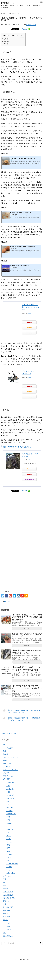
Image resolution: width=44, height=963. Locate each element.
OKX (8, 851)
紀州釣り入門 (31, 25)
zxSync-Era (10, 873)
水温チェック (8, 892)
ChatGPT (9, 748)
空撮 (4, 904)
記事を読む (27, 628)
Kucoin (9, 842)
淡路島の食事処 (9, 898)
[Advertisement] (22, 523)
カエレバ (30, 313)
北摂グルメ (7, 876)
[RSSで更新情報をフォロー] (26, 595)
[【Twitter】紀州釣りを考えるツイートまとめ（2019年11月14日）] (6, 671)
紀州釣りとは (8, 41)
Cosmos (9, 811)
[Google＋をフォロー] (10, 595)
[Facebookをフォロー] (6, 595)
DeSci (5, 754)
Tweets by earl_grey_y (10, 733)
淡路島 (8, 929)
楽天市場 (29, 322)
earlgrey (7, 601)
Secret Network (12, 864)
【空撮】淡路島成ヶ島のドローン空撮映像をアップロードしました (23, 711)
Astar (8, 786)
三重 (8, 923)
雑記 (4, 933)
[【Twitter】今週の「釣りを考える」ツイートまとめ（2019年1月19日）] (6, 690)
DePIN (5, 751)
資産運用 (6, 910)
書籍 (4, 885)
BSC (8, 804)
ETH (8, 820)
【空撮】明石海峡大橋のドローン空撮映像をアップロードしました (23, 719)
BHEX (8, 792)
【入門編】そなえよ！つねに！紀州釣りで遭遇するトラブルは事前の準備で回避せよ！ (27, 617)
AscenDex (10, 783)
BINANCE (10, 795)
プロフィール (8, 776)
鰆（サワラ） (8, 936)
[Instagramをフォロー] (18, 595)
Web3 (5, 760)
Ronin (8, 857)
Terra (8, 870)
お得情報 (6, 766)
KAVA (8, 839)
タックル (6, 773)
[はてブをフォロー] (14, 595)
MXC (8, 845)
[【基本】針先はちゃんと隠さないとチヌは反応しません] (6, 654)
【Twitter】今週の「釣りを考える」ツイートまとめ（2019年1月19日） (27, 688)
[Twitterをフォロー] (2, 595)
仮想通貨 (6, 779)
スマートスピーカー (10, 770)
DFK (8, 817)
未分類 (5, 889)
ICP (7, 832)
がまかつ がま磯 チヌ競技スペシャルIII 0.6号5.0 (30, 307)
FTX (8, 826)
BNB (8, 801)
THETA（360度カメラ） (12, 757)
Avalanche (10, 789)
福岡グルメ (7, 901)
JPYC (8, 836)
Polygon (9, 854)
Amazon (29, 327)
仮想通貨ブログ (8, 3)
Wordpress (7, 763)
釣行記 (5, 920)
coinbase (9, 807)
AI (4, 744)
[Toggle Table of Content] (21, 36)
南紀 (8, 926)
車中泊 (5, 913)
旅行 (4, 882)
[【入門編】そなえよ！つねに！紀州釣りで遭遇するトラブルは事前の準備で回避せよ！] (6, 618)
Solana (9, 867)
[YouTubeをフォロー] (22, 595)
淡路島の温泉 (8, 895)
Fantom (9, 823)
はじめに (6, 39)
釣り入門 (6, 917)
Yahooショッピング (29, 332)
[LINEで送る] (29, 29)
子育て (5, 879)
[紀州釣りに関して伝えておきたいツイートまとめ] (6, 638)
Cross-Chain (11, 814)
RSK (8, 860)
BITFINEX (10, 798)
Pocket (24, 29)
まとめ (6, 44)
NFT (8, 848)
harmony (9, 829)
